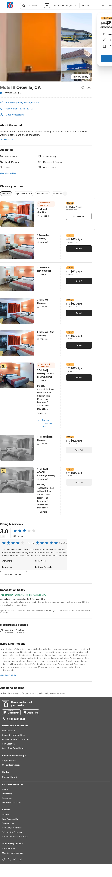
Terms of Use (8, 823)
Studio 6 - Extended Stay (13, 735)
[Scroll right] (65, 193)
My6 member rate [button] (24, 193)
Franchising (7, 794)
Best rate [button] (6, 193)
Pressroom (7, 798)
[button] (46, 103)
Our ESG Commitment (12, 802)
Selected (81, 216)
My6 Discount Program (12, 853)
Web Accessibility (10, 819)
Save (88, 87)
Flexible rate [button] (42, 193)
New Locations (9, 744)
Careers (5, 789)
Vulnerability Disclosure (12, 832)
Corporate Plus (9, 760)
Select (79, 248)
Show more (7, 561)
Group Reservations (11, 765)
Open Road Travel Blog (12, 748)
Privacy (5, 814)
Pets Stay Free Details (12, 828)
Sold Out (79, 450)
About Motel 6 (8, 730)
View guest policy (8, 675)
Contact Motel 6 (9, 777)
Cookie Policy (8, 848)
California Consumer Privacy (15, 836)
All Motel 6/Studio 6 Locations (15, 739)
